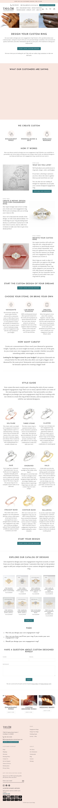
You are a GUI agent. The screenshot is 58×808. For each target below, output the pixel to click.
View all (29, 620)
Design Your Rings (34, 731)
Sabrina (23, 483)
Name (5, 656)
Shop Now (11, 712)
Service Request (6, 761)
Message (6, 664)
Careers (31, 758)
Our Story (32, 749)
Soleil (53, 527)
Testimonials (33, 754)
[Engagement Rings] (11, 700)
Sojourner (46, 527)
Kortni (41, 527)
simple (24, 523)
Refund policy (6, 765)
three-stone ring (29, 426)
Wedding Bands (33, 734)
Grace (11, 481)
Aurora (8, 482)
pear (41, 479)
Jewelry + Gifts (33, 736)
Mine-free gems (44, 314)
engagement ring (16, 390)
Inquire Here (6, 793)
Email (31, 656)
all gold (5, 514)
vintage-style (29, 479)
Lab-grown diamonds (44, 357)
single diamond (8, 429)
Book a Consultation (47, 5)
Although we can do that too (28, 474)
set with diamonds (14, 514)
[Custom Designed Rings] (29, 700)
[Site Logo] (8, 9)
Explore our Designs (42, 191)
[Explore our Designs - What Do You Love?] (16, 178)
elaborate (30, 523)
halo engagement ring (45, 482)
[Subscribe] (23, 781)
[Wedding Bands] (47, 700)
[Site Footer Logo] (15, 727)
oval (50, 479)
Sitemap (32, 761)
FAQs (4, 749)
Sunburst (52, 529)
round (45, 479)
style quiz (28, 55)
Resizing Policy (6, 756)
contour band (29, 516)
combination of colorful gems (47, 444)
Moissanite (15, 319)
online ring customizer (40, 53)
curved (27, 521)
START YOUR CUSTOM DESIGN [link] (29, 48)
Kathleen (31, 481)
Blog (31, 756)
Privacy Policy (35, 683)
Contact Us (5, 758)
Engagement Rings (34, 729)
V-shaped (33, 521)
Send (29, 679)
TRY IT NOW (38, 1)
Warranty (5, 754)
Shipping (5, 751)
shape (35, 440)
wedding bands (11, 442)
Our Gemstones (33, 751)
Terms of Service (44, 683)
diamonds (44, 442)
